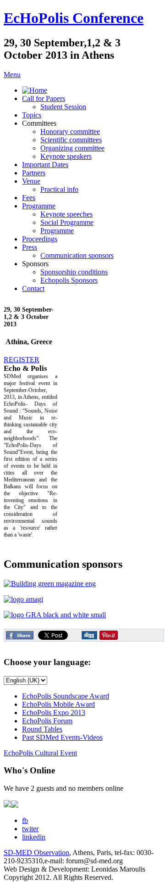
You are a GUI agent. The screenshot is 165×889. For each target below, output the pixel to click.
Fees (28, 197)
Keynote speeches (66, 214)
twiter (30, 829)
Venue (31, 181)
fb (25, 820)
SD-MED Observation (36, 852)
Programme (38, 206)
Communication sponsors (77, 255)
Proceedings (39, 239)
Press (29, 247)
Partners (33, 173)
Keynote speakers (66, 156)
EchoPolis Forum (47, 721)
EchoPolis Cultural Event (40, 753)
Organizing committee (72, 148)
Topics (31, 115)
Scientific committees (71, 140)
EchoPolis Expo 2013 (53, 712)
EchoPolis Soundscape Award (65, 696)
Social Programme (67, 222)
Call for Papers (43, 98)
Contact (33, 288)
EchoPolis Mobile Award (58, 704)
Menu (12, 74)
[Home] (34, 90)
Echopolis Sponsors (69, 280)
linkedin (33, 837)
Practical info (59, 189)
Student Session (63, 107)
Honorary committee (70, 131)
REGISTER (21, 359)
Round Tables (42, 729)
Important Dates (45, 164)
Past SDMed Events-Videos (62, 737)
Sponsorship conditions (74, 272)
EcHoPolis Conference (73, 18)
